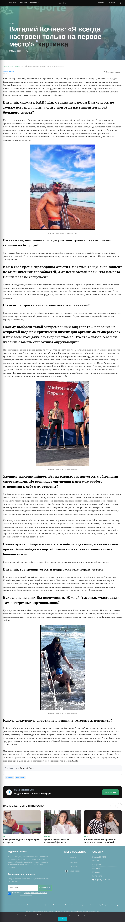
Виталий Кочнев (27, 768)
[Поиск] (120, 3)
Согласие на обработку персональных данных (106, 905)
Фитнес (12, 23)
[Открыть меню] (4, 3)
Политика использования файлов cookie (41, 905)
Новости (23, 3)
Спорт (10, 778)
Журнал (13, 3)
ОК (62, 919)
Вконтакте (74, 862)
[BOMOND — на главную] (62, 3)
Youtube (73, 858)
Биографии (34, 3)
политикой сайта (26, 895)
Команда (96, 872)
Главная (6, 66)
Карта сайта (97, 876)
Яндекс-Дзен (75, 871)
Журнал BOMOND (99, 857)
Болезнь (20, 778)
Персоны (102, 3)
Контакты (112, 3)
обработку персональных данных (35, 893)
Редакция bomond (10, 71)
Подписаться (110, 792)
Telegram (73, 866)
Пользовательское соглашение (14, 905)
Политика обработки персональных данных (72, 905)
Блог (11, 66)
